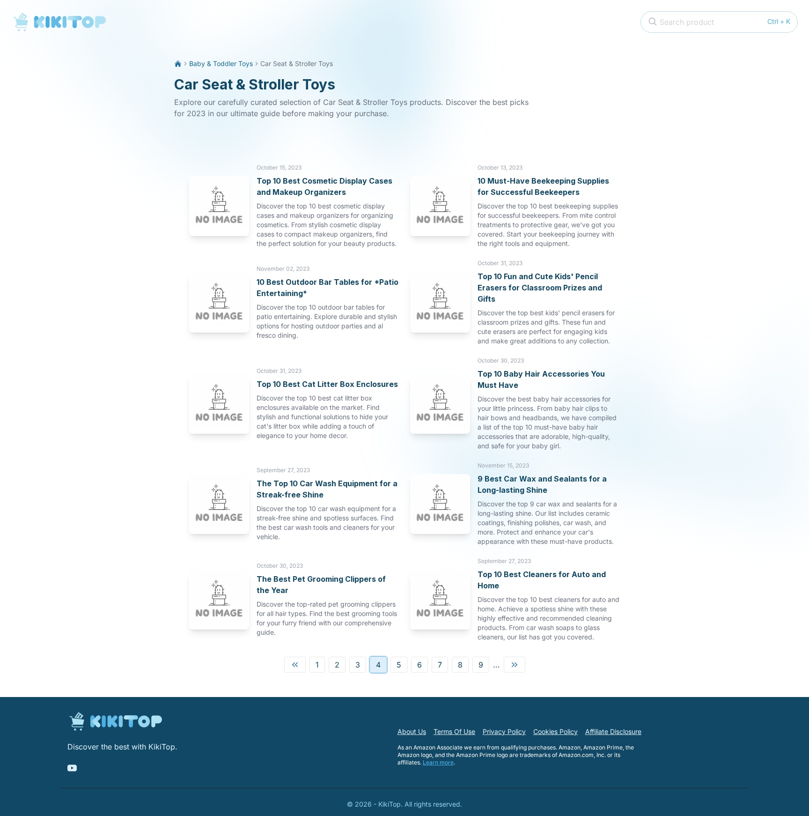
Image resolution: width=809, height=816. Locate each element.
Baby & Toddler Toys (221, 63)
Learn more (438, 762)
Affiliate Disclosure (613, 731)
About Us (411, 731)
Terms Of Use (454, 731)
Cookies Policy (555, 731)
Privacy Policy (504, 731)
